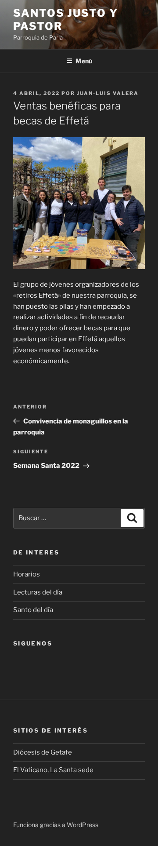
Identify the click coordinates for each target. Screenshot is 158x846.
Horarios (26, 574)
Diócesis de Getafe (42, 752)
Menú (83, 61)
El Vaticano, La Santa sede (53, 770)
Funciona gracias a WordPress (55, 824)
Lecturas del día (37, 592)
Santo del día (33, 610)
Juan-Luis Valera (108, 93)
